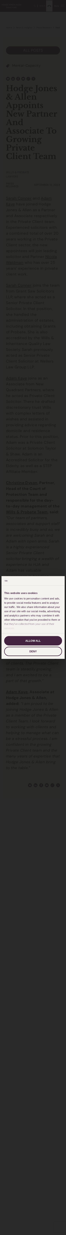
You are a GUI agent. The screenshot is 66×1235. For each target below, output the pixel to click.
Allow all (33, 640)
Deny (33, 651)
